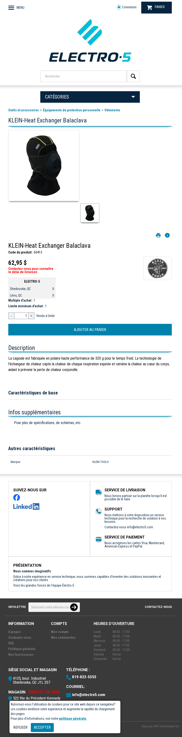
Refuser (20, 727)
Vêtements (112, 110)
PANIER (160, 7)
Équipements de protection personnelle (71, 110)
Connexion (129, 7)
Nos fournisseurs (21, 654)
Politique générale (22, 649)
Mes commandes (63, 637)
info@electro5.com (140, 527)
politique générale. (73, 718)
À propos (14, 632)
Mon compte (60, 632)
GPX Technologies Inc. (167, 726)
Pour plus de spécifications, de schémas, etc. (47, 422)
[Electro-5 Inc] (90, 64)
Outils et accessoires (23, 110)
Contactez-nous (158, 607)
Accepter (42, 727)
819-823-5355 (84, 676)
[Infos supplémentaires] (167, 235)
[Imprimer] (158, 235)
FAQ (11, 643)
